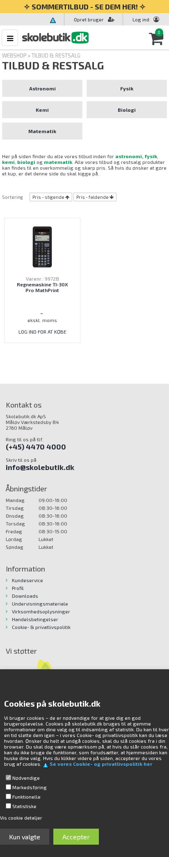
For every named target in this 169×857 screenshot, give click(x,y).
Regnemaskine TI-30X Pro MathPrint (42, 287)
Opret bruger (89, 19)
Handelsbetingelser (35, 619)
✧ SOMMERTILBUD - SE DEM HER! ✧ (85, 6)
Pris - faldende (92, 197)
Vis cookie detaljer (21, 817)
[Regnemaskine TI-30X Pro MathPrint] (42, 246)
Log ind (140, 19)
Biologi (127, 110)
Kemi (42, 110)
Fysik (126, 88)
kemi (8, 162)
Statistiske (24, 806)
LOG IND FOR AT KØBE (42, 331)
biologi (26, 162)
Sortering (12, 197)
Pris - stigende (48, 197)
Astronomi (42, 88)
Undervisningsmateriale (40, 603)
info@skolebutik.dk (40, 467)
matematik (58, 162)
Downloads (25, 596)
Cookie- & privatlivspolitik (41, 627)
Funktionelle (26, 796)
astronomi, (129, 156)
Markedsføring (29, 787)
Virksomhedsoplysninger (41, 611)
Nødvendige (26, 778)
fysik (151, 156)
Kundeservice (27, 580)
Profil (18, 588)
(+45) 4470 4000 (36, 446)
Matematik (42, 131)
